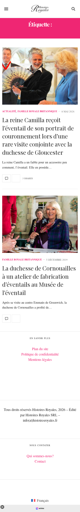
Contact (40, 461)
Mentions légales (40, 359)
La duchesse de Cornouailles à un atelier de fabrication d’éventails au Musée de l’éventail (39, 280)
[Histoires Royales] (40, 8)
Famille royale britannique (37, 111)
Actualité (9, 111)
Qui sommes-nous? (40, 455)
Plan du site (40, 348)
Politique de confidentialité (40, 354)
